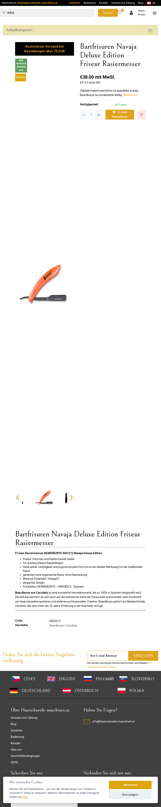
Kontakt (103, 2)
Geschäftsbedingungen (25, 755)
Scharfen (74, 2)
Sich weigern (130, 794)
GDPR (14, 762)
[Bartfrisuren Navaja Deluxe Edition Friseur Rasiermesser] (44, 284)
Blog (140, 2)
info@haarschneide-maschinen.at (37, 2)
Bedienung (89, 2)
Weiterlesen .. (131, 95)
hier (25, 797)
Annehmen (130, 784)
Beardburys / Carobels (63, 625)
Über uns (16, 749)
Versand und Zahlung (123, 2)
